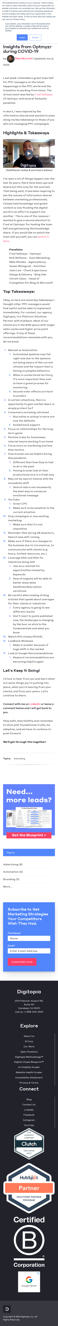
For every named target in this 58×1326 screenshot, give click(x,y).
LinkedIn (34, 703)
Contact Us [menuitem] (28, 1104)
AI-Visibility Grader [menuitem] (29, 1067)
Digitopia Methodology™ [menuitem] (29, 1056)
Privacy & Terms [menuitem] (28, 1082)
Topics (10, 852)
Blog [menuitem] (29, 1099)
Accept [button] (22, 37)
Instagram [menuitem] (29, 1119)
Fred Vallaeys (43, 94)
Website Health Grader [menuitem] (29, 1072)
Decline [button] (35, 37)
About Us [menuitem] (29, 1036)
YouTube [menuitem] (29, 1125)
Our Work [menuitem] (29, 1046)
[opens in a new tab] (29, 1281)
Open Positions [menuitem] (29, 1051)
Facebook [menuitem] (29, 1114)
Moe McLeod (23, 58)
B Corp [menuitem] (29, 1041)
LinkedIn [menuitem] (29, 1109)
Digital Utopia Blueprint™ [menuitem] (29, 1061)
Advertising (19, 758)
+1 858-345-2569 (33, 1011)
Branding (11, 879)
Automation (13, 871)
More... (7, 886)
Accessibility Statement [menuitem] (29, 1077)
